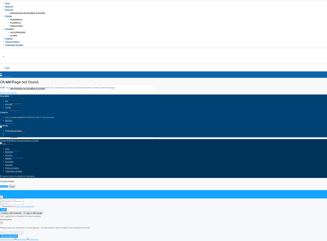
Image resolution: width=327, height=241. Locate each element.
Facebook (4, 141)
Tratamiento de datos (14, 45)
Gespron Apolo (16, 26)
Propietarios (15, 23)
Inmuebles (9, 29)
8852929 (8, 121)
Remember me (9, 206)
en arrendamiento (17, 32)
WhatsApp (13, 141)
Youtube (35, 141)
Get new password (9, 236)
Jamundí (8, 104)
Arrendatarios (16, 19)
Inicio (7, 3)
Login (3, 209)
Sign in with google (34, 213)
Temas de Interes (12, 42)
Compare (4, 186)
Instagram (27, 141)
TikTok (20, 141)
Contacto (9, 39)
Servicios (9, 10)
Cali (6, 101)
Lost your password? (25, 206)
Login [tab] (7, 191)
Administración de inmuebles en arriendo (27, 13)
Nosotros (9, 7)
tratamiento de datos (13, 131)
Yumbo (8, 107)
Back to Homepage (8, 93)
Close (12, 186)
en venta (13, 35)
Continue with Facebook (11, 213)
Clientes (8, 16)
